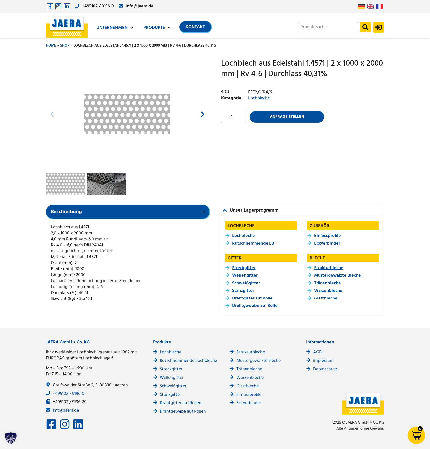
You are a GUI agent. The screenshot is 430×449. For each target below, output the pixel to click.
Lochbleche (259, 98)
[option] (371, 6)
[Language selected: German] (371, 6)
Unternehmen (112, 27)
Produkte (154, 27)
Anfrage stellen (287, 117)
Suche (365, 27)
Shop (64, 46)
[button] (52, 114)
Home (51, 46)
